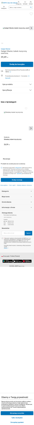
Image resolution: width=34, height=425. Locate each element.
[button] (17, 422)
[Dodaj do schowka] (31, 13)
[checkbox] (2, 238)
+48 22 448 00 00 (7, 217)
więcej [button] (5, 248)
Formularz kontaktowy (10, 215)
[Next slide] (31, 28)
